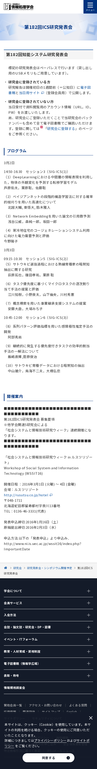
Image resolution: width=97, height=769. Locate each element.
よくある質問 (78, 705)
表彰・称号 (11, 675)
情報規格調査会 (14, 687)
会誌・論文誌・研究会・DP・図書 (27, 627)
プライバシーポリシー (50, 740)
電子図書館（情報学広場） (22, 663)
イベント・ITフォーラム (20, 639)
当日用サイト (29, 92)
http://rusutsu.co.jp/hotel (26, 494)
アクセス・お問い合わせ (45, 705)
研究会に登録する (61, 128)
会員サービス (13, 603)
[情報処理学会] (6, 568)
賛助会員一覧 (13, 705)
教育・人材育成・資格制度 (22, 651)
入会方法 (10, 615)
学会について (13, 591)
